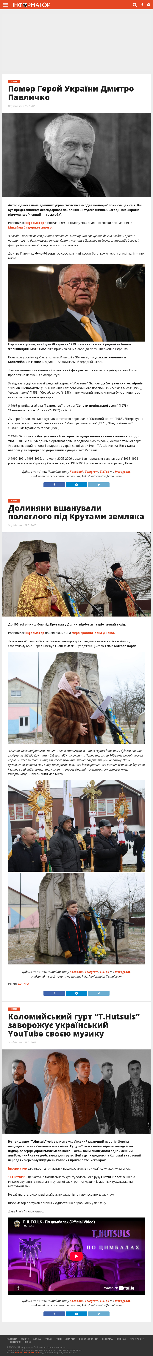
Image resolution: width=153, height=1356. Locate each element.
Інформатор (34, 223)
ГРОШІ (48, 1338)
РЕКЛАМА (107, 1338)
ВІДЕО (27, 1341)
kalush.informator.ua (27, 1352)
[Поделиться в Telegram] (76, 992)
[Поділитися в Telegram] (76, 484)
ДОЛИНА (70, 1338)
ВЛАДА (37, 1338)
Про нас (121, 1338)
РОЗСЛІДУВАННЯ (88, 1338)
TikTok (104, 472)
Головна (12, 1338)
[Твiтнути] (98, 484)
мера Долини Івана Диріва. (93, 633)
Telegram (91, 472)
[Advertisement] (76, 43)
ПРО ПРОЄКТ (137, 1338)
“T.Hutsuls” (16, 1177)
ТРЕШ (58, 1338)
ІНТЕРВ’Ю (15, 1341)
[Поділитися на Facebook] (54, 484)
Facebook (76, 472)
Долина (23, 983)
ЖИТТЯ (25, 1338)
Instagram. (123, 472)
